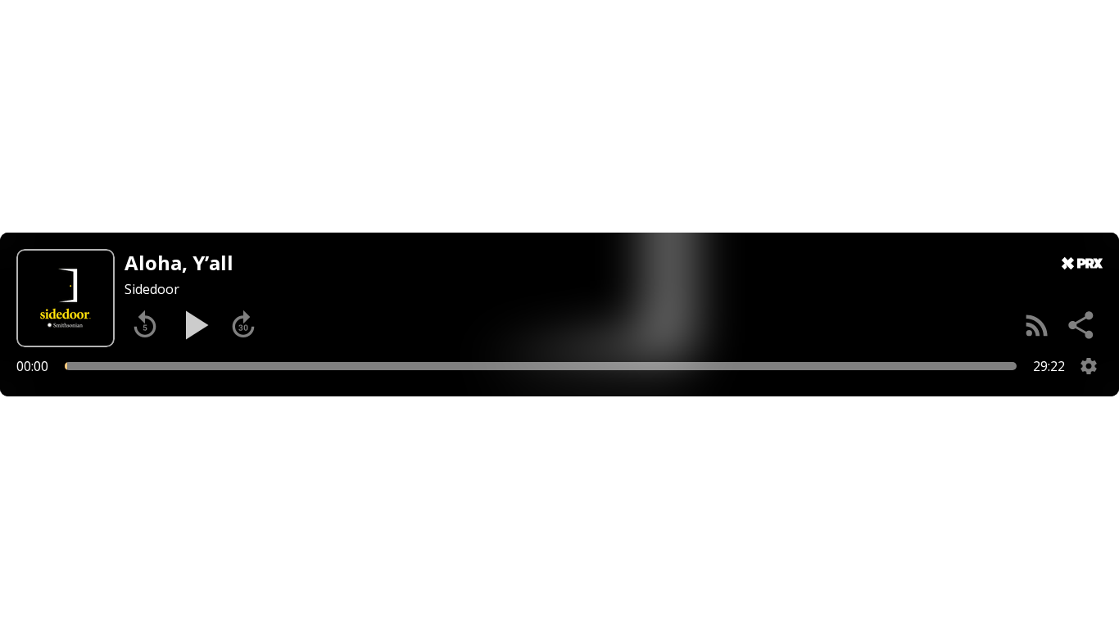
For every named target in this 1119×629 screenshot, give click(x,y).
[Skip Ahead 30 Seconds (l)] (243, 325)
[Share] (1082, 325)
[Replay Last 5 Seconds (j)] (145, 325)
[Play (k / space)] (194, 325)
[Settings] (1089, 366)
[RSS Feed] (1037, 325)
